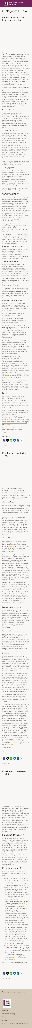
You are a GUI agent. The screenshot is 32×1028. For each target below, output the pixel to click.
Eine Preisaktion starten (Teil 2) (14, 454)
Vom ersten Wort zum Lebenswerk (16, 3)
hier (25, 492)
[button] (4, 440)
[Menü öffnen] (27, 3)
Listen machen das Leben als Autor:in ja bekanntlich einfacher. (15, 422)
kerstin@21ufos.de (23, 1023)
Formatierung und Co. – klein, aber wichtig (14, 18)
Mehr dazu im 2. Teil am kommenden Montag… (14, 962)
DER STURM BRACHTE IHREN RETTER (13, 575)
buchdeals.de (14, 725)
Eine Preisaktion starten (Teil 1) (14, 772)
